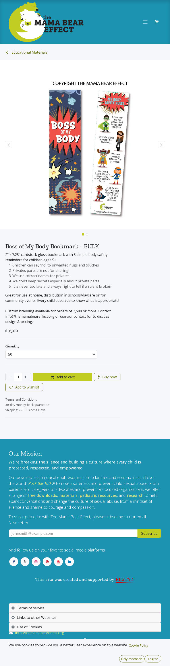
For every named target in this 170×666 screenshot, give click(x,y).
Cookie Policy (138, 645)
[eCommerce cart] (156, 22)
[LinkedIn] (69, 561)
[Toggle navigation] (145, 22)
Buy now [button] (109, 377)
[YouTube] (58, 561)
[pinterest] (47, 561)
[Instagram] (36, 561)
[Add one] (26, 377)
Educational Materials (29, 52)
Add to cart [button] (65, 377)
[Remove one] (10, 377)
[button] (8, 144)
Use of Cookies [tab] (29, 627)
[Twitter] (25, 561)
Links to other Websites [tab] (36, 617)
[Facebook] (13, 561)
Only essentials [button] (132, 659)
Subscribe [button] (149, 533)
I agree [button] (153, 659)
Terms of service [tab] (30, 608)
